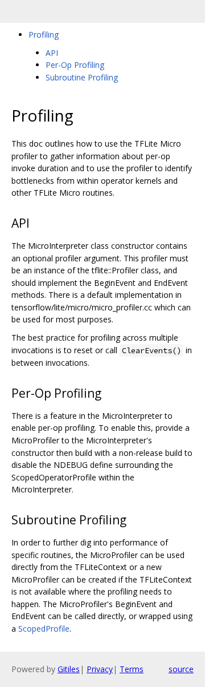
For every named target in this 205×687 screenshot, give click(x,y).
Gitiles (69, 669)
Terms (132, 669)
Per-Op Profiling (75, 64)
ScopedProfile (43, 628)
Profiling (43, 34)
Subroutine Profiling (82, 77)
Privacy (100, 669)
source (181, 669)
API (52, 52)
